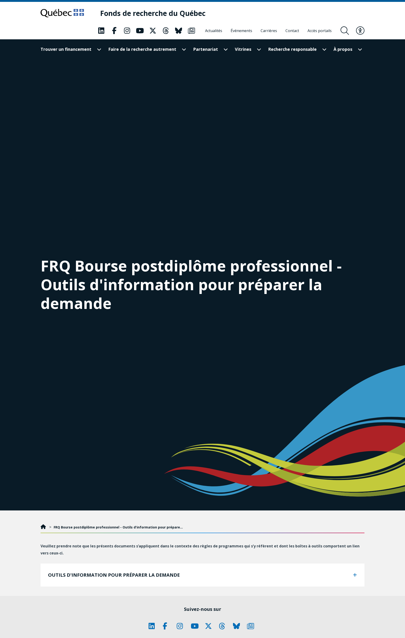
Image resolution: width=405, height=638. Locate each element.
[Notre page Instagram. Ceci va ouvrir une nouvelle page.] (127, 30)
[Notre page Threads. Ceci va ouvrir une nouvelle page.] (165, 30)
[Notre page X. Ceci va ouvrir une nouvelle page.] (153, 30)
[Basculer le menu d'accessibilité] (360, 30)
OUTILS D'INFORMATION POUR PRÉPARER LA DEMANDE (114, 575)
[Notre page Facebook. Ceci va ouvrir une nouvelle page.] (114, 30)
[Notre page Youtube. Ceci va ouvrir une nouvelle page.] (140, 30)
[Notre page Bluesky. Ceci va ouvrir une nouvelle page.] (178, 30)
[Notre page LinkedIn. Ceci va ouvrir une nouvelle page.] (101, 30)
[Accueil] (44, 527)
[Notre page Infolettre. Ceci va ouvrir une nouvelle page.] (191, 30)
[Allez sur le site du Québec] (62, 13)
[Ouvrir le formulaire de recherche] (345, 30)
